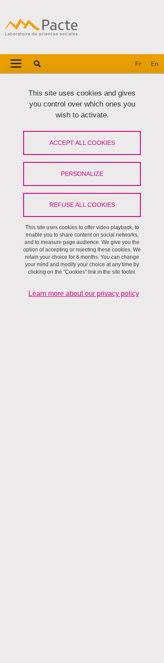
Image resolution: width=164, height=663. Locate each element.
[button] (37, 63)
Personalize (82, 173)
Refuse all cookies (82, 204)
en (154, 63)
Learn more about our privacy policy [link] (83, 293)
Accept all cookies (82, 142)
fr (138, 63)
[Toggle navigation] (16, 63)
